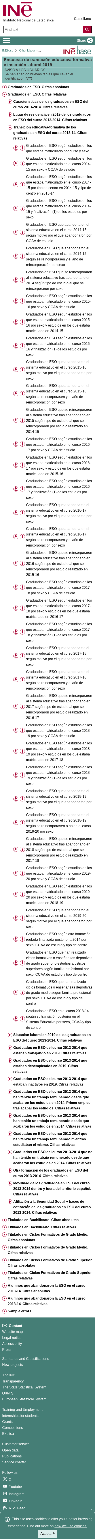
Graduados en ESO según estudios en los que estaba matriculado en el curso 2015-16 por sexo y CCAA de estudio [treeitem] (59, 301)
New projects (12, 1365)
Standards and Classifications (25, 1359)
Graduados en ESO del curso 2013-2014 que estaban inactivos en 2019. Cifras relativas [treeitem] (50, 1081)
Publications (12, 1456)
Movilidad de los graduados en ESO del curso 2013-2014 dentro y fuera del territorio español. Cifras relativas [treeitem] (52, 1188)
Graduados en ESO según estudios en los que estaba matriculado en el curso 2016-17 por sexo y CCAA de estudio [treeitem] (59, 444)
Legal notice (11, 1338)
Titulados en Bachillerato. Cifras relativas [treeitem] (42, 1227)
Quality (7, 1393)
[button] (84, 41)
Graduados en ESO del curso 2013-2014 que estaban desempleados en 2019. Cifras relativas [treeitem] (50, 1066)
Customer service (16, 1444)
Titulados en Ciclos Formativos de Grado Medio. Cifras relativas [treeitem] (48, 1250)
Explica (8, 1434)
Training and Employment (22, 1409)
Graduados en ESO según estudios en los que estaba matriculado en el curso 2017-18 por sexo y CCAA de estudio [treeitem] (59, 587)
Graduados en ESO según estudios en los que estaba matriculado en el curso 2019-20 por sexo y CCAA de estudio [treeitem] (59, 873)
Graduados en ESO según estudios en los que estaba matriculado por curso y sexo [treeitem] (59, 148)
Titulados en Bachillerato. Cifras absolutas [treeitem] (43, 1220)
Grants (7, 1422)
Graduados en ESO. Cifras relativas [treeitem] (37, 94)
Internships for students (20, 1416)
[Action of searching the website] (87, 29)
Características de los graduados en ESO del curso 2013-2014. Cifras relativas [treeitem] (50, 104)
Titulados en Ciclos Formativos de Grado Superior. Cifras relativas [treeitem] (50, 1275)
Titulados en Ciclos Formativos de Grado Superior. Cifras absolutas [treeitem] (50, 1263)
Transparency (13, 1381)
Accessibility (12, 1344)
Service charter (14, 1462)
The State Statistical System (24, 1387)
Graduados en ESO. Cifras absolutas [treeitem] (38, 87)
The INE (8, 1375)
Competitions (12, 1428)
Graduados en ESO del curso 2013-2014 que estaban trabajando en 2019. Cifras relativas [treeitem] (50, 1050)
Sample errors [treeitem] (19, 1311)
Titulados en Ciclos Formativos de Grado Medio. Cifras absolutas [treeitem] (48, 1237)
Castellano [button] (82, 19)
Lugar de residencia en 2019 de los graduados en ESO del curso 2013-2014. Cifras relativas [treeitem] (52, 117)
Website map (12, 1332)
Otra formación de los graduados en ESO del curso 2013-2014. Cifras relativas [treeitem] (50, 1173)
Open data (10, 1450)
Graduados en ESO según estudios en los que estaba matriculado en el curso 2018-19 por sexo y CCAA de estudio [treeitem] (59, 730)
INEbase (7, 50)
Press (6, 1350)
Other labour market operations (39, 50)
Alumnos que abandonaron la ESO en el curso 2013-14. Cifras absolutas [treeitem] (47, 1288)
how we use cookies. (71, 1526)
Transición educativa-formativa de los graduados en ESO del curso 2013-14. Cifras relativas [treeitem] (50, 132)
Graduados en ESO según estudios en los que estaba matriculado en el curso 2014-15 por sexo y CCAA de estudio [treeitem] (59, 164)
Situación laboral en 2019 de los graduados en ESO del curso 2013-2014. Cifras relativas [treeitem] (52, 1037)
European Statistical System (24, 1399)
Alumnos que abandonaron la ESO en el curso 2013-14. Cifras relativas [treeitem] (47, 1301)
